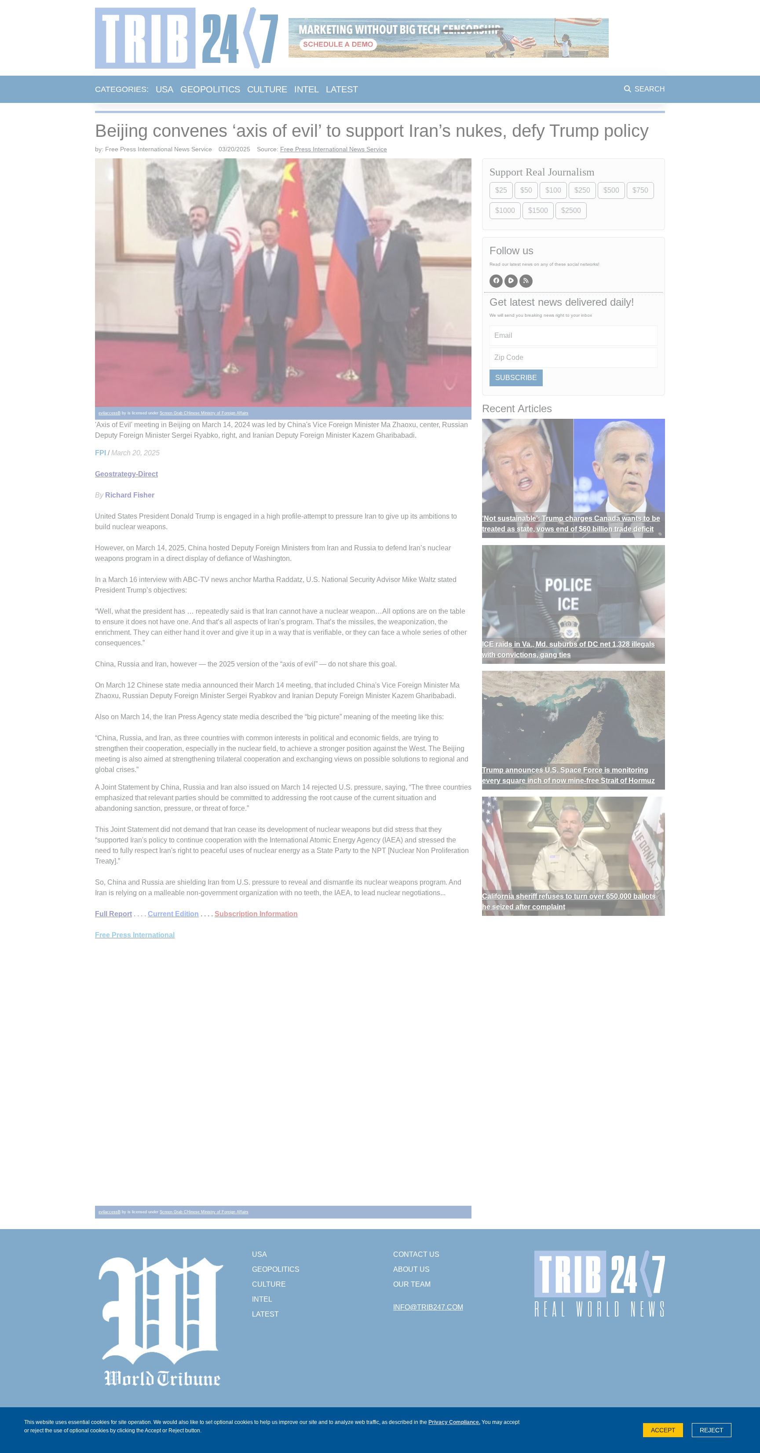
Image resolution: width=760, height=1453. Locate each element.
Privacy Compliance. (454, 1422)
